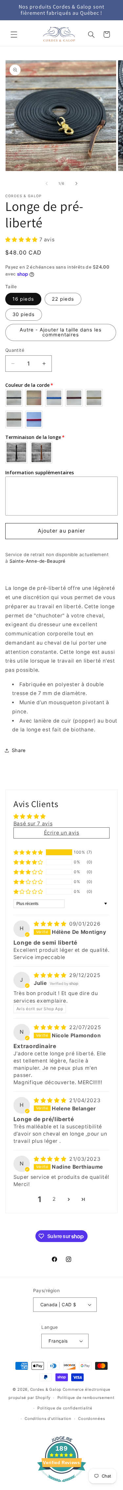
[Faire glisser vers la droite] (76, 183)
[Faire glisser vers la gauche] (46, 183)
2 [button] (54, 1199)
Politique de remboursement (85, 1397)
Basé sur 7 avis (32, 823)
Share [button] (19, 750)
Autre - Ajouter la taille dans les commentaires (61, 332)
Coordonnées (91, 1418)
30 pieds (23, 314)
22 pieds (63, 299)
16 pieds (23, 299)
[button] (13, 34)
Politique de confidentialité (64, 1408)
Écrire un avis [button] (61, 833)
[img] (51, 924)
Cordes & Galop (45, 1389)
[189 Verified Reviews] (61, 1485)
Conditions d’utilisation (48, 1418)
